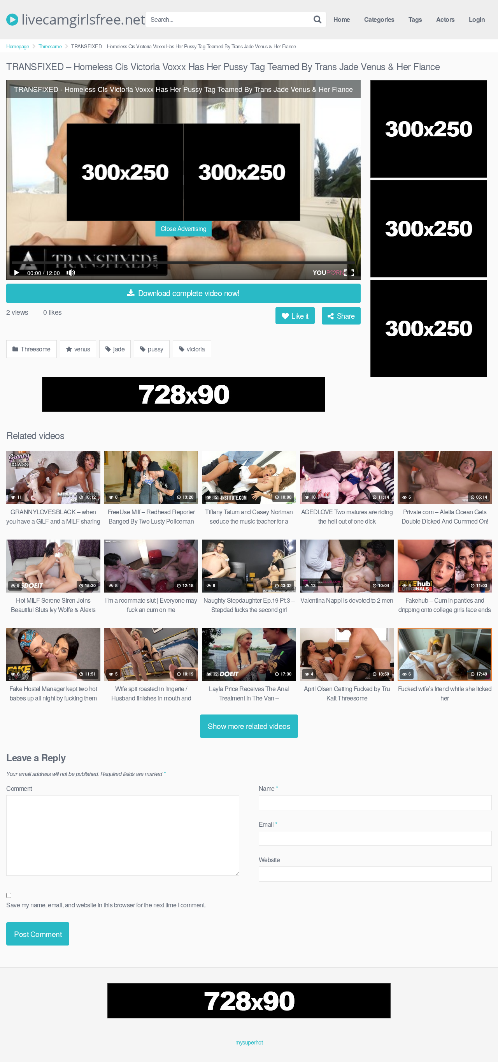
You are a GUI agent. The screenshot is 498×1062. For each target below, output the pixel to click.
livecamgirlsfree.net (81, 19)
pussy (155, 348)
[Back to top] (476, 1037)
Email (268, 824)
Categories (379, 19)
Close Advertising (184, 228)
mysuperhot (249, 1042)
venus (81, 348)
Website (269, 859)
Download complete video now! (188, 292)
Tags (415, 19)
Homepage (17, 46)
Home (341, 19)
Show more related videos (249, 725)
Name (268, 788)
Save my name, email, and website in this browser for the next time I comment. (106, 904)
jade (118, 348)
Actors (445, 19)
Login (477, 19)
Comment (19, 788)
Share (344, 315)
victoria (195, 348)
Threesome (50, 46)
